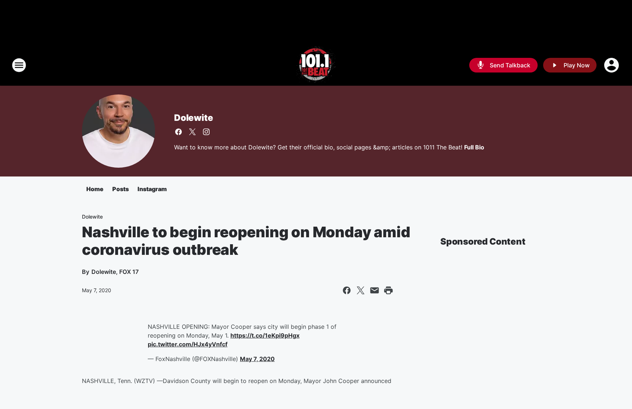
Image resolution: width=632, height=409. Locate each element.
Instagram (152, 189)
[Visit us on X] (192, 131)
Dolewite (193, 117)
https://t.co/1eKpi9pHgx (265, 335)
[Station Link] (316, 65)
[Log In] (612, 65)
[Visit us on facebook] (178, 131)
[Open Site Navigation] (19, 65)
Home (95, 189)
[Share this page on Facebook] (347, 290)
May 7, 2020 (257, 358)
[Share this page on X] (361, 290)
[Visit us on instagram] (206, 131)
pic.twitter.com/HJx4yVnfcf (187, 344)
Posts (120, 189)
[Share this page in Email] (374, 290)
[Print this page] (388, 290)
